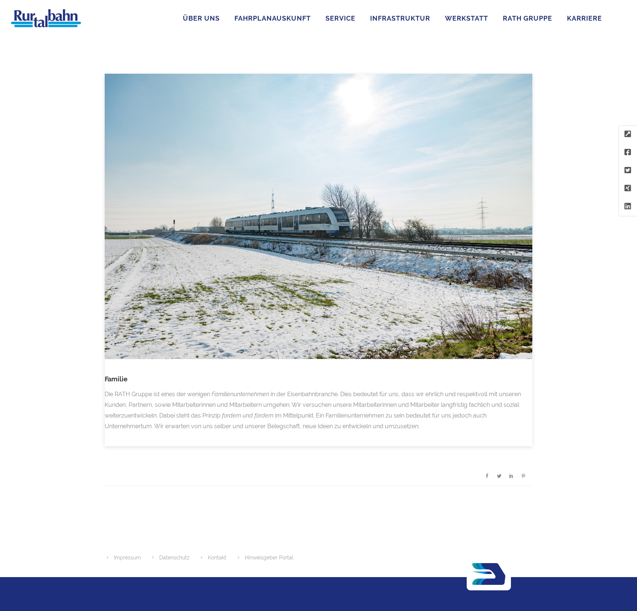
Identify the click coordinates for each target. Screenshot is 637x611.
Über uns (201, 18)
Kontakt (217, 558)
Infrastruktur (400, 18)
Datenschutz (174, 558)
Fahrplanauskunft (272, 18)
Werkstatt (466, 18)
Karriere (584, 18)
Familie (116, 379)
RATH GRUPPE (527, 18)
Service (340, 18)
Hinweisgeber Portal (269, 558)
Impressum (127, 558)
